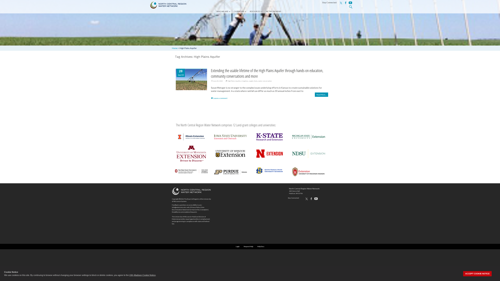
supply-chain (253, 81)
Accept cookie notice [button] (477, 274)
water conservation (265, 81)
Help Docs (260, 246)
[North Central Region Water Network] (166, 4)
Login (238, 246)
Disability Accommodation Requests (184, 212)
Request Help (248, 246)
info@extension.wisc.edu (181, 207)
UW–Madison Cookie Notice (142, 275)
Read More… (321, 95)
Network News (273, 11)
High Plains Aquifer (234, 81)
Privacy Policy (195, 207)
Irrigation (245, 81)
